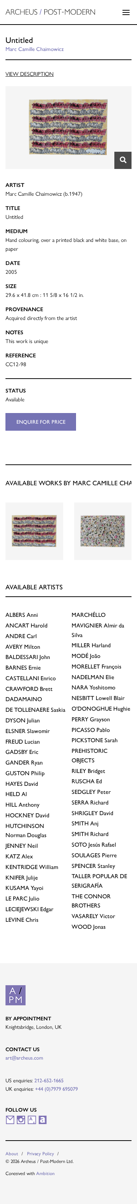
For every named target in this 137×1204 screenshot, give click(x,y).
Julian (22, 720)
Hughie (101, 708)
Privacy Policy (40, 1153)
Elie (93, 677)
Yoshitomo (93, 687)
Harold (26, 625)
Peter (91, 791)
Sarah (95, 740)
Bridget (88, 770)
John (27, 656)
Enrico (30, 678)
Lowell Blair (98, 698)
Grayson (91, 719)
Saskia (35, 709)
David (21, 783)
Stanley (93, 865)
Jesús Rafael (94, 844)
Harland (91, 645)
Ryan (24, 762)
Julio (22, 898)
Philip (25, 773)
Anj (85, 823)
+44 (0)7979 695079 (56, 1089)
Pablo (91, 729)
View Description (29, 74)
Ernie (23, 667)
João (86, 655)
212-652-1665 (49, 1080)
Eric (21, 751)
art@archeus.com (24, 1057)
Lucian (22, 741)
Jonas (89, 926)
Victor (93, 916)
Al (16, 794)
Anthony (22, 804)
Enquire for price (40, 422)
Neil (21, 845)
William (31, 867)
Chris (21, 919)
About (11, 1153)
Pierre (94, 855)
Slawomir (27, 731)
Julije (21, 877)
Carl (21, 636)
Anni (21, 614)
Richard (90, 802)
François (96, 666)
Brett (29, 688)
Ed (87, 781)
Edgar (29, 909)
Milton (22, 646)
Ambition (45, 1173)
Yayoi (24, 887)
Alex (19, 856)
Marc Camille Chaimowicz (34, 49)
